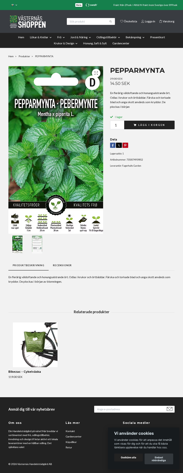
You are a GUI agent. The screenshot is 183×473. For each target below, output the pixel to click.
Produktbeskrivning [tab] (28, 270)
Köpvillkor (71, 446)
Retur (69, 452)
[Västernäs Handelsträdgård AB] (50, 21)
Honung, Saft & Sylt (95, 48)
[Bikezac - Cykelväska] (35, 349)
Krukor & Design (64, 48)
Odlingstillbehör (107, 42)
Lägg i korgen (151, 129)
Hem (21, 42)
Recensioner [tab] (62, 270)
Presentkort (157, 42)
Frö (59, 42)
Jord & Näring (79, 42)
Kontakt (70, 435)
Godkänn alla (128, 457)
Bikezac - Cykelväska (24, 376)
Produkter (24, 61)
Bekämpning (133, 42)
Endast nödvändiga (159, 459)
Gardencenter (120, 48)
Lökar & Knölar (39, 42)
